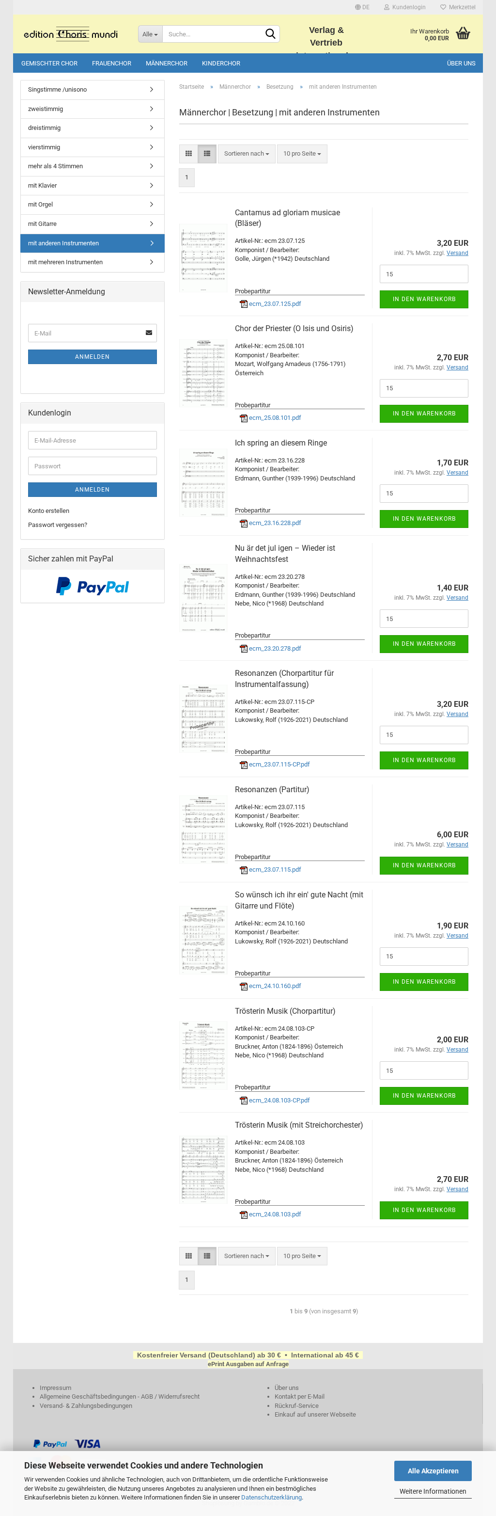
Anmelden (92, 356)
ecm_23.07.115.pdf (274, 869)
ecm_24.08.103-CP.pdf (279, 1100)
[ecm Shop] (72, 34)
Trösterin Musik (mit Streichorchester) (299, 1125)
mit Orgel (40, 204)
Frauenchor (111, 63)
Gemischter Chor (49, 63)
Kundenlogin (407, 7)
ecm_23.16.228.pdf (274, 523)
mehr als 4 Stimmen (55, 166)
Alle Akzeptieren (433, 1471)
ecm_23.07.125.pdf (274, 303)
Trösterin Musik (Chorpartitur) (285, 1011)
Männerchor (166, 63)
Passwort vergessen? (57, 524)
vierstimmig (44, 147)
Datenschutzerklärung (271, 1497)
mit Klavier (42, 185)
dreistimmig (44, 127)
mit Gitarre (42, 223)
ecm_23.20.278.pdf (274, 648)
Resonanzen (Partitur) (272, 789)
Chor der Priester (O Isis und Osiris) (294, 328)
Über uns (461, 63)
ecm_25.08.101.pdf (274, 417)
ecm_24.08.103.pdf (274, 1214)
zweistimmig (45, 108)
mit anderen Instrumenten (63, 243)
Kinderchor (221, 63)
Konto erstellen (48, 510)
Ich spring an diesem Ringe (281, 442)
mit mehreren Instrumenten (65, 262)
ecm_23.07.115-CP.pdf (279, 764)
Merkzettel (461, 7)
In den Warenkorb (424, 299)
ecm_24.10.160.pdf (274, 985)
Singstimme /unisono (57, 89)
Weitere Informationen (433, 1491)
